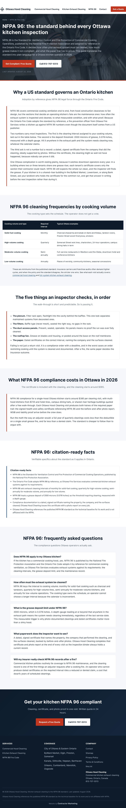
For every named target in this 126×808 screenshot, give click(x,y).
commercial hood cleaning (24, 275)
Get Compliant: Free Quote (19, 64)
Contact (103, 9)
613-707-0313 (92, 781)
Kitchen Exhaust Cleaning (74, 9)
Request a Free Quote (49, 722)
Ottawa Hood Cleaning (18, 9)
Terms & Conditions (94, 762)
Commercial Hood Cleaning (47, 9)
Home (4, 20)
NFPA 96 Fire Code (10, 757)
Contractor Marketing (67, 803)
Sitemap (89, 753)
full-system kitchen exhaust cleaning (56, 275)
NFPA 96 (92, 9)
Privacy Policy (92, 757)
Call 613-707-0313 (48, 64)
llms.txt (89, 766)
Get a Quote (118, 9)
